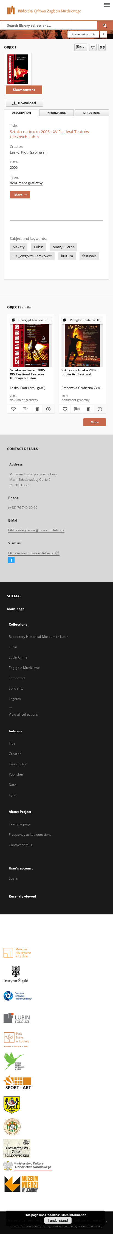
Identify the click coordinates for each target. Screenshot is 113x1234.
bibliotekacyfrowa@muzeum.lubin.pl (36, 530)
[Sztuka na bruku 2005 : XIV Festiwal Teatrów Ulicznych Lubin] (31, 342)
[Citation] (102, 47)
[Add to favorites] (93, 47)
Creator (15, 753)
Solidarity (16, 688)
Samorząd (17, 678)
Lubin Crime (18, 657)
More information (73, 1215)
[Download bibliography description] (24, 409)
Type (12, 795)
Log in (13, 878)
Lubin (38, 247)
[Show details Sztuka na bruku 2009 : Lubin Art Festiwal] (99, 409)
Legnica (15, 698)
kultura (67, 256)
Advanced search (83, 34)
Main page (15, 609)
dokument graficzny (26, 183)
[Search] (105, 25)
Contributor (18, 764)
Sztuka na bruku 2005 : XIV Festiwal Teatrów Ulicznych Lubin (28, 374)
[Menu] (107, 4)
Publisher (16, 774)
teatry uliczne (64, 247)
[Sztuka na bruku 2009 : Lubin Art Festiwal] (82, 342)
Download (26, 103)
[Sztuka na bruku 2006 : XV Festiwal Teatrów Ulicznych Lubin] (18, 69)
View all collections (23, 714)
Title (12, 743)
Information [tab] (56, 113)
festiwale (89, 256)
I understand (58, 1220)
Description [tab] (21, 113)
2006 (14, 167)
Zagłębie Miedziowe (24, 667)
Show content (24, 89)
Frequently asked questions (30, 834)
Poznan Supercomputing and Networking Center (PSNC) (57, 1225)
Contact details (20, 845)
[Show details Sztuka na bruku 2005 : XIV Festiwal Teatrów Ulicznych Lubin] (47, 409)
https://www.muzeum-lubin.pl (31, 553)
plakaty (19, 247)
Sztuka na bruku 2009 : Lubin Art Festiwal (79, 372)
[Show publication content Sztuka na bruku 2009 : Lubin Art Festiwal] (88, 409)
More (95, 422)
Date (12, 784)
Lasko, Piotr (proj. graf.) (28, 152)
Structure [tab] (91, 113)
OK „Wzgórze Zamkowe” (32, 256)
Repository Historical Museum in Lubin (38, 636)
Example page (20, 824)
